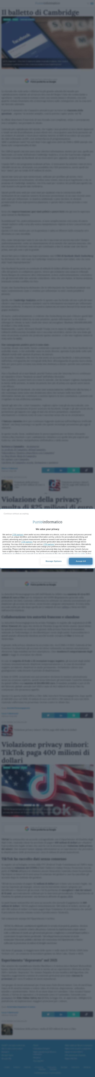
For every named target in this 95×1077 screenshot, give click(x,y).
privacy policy (80, 554)
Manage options (54, 561)
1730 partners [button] (17, 534)
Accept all (81, 561)
